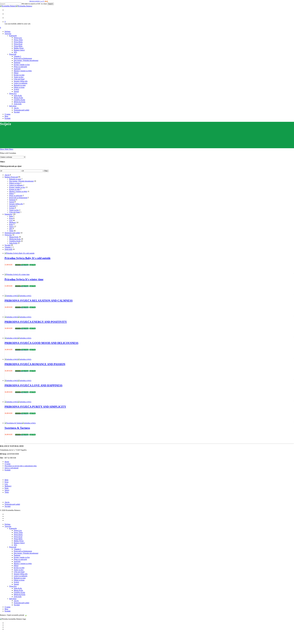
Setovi (11, 227)
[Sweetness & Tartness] (20, 423)
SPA (10, 229)
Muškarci (12, 222)
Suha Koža (13, 243)
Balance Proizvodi (11, 177)
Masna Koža (13, 237)
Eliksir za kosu (14, 183)
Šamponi (12, 200)
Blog (6, 609)
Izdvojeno (12, 599)
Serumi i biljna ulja (16, 204)
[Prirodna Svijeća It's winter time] (17, 274)
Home (7, 462)
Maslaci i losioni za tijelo (18, 191)
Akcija (7, 175)
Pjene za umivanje (15, 196)
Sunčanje (12, 206)
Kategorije (8, 214)
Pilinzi (11, 193)
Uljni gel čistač (14, 212)
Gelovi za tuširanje (16, 185)
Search (50, 4)
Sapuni (11, 202)
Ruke (11, 224)
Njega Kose (18, 537)
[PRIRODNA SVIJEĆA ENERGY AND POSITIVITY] (18, 317)
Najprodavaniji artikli (12, 233)
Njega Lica (18, 530)
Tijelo (11, 231)
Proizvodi (12, 547)
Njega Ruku (18, 535)
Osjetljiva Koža (14, 241)
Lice (10, 220)
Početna (7, 524)
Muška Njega (19, 541)
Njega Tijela (18, 532)
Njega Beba (18, 539)
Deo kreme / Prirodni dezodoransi (21, 181)
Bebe (11, 216)
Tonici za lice (14, 210)
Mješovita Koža (15, 239)
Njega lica (8, 235)
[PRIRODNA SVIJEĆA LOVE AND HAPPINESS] (18, 380)
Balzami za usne (15, 179)
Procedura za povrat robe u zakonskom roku (21, 466)
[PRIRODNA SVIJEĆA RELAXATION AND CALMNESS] (18, 296)
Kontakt (7, 470)
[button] (22, 265)
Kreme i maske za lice (17, 187)
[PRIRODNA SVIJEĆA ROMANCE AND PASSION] (18, 359)
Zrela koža (8, 249)
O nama (7, 464)
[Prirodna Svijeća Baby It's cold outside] (19, 253)
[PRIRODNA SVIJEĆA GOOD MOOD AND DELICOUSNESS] (18, 338)
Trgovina (8, 526)
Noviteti (7, 245)
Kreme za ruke (14, 189)
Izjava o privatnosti (11, 468)
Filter (46, 171)
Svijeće (11, 208)
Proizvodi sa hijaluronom (18, 198)
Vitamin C (8, 247)
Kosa (11, 218)
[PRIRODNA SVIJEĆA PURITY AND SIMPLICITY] (18, 402)
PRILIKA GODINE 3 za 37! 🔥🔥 (38, 1)
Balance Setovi (19, 543)
